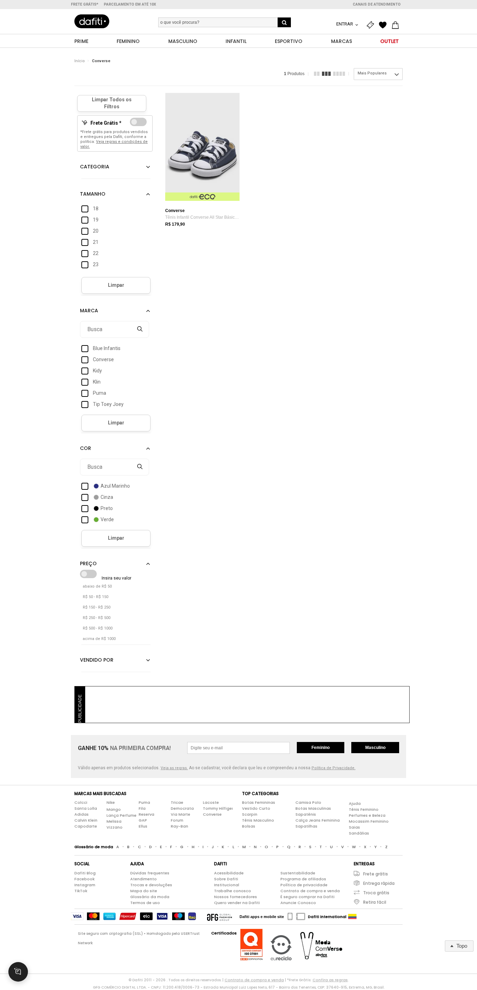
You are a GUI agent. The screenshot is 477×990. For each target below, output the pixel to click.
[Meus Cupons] (371, 25)
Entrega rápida (379, 883)
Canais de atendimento (377, 4)
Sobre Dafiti (226, 878)
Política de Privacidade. (333, 768)
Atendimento (143, 878)
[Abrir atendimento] (18, 972)
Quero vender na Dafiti (237, 902)
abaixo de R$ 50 (97, 586)
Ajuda (355, 803)
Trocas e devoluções (151, 884)
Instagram (84, 884)
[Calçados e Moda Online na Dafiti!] (91, 21)
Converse (101, 61)
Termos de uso (145, 902)
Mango (114, 809)
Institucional (226, 884)
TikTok (80, 890)
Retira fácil (374, 902)
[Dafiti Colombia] (352, 916)
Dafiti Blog (85, 873)
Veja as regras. (174, 768)
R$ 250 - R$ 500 (96, 618)
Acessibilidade (229, 873)
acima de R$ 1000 (99, 638)
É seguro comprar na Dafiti (307, 896)
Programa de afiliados (303, 878)
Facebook (84, 878)
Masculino (375, 747)
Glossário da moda (149, 896)
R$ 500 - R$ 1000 (97, 628)
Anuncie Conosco (298, 902)
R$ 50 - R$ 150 (95, 597)
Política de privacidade (304, 884)
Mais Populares (372, 73)
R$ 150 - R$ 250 (96, 607)
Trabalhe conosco (232, 890)
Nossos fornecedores (235, 896)
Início (79, 61)
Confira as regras (330, 980)
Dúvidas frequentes (149, 873)
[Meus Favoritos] (384, 25)
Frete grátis (375, 874)
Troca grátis (376, 893)
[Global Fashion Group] (219, 916)
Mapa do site (143, 890)
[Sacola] (397, 25)
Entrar (345, 24)
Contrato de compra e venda (310, 890)
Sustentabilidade (297, 873)
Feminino (320, 747)
